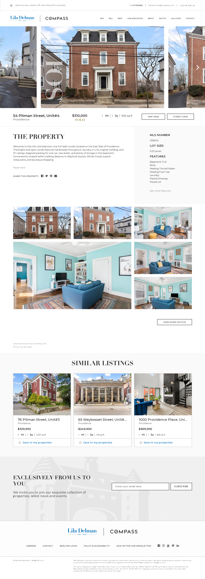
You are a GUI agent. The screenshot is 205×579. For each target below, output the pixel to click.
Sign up (191, 5)
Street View (180, 116)
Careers (31, 546)
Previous (7, 67)
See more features (160, 191)
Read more (19, 167)
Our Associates (135, 18)
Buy (102, 18)
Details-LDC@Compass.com (161, 5)
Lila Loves (176, 18)
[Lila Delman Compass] (42, 18)
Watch (162, 18)
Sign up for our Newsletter (133, 546)
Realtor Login (68, 546)
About (151, 18)
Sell (111, 18)
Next (198, 67)
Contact (190, 18)
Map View (153, 116)
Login (182, 5)
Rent (120, 18)
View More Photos (174, 322)
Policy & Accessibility (97, 546)
